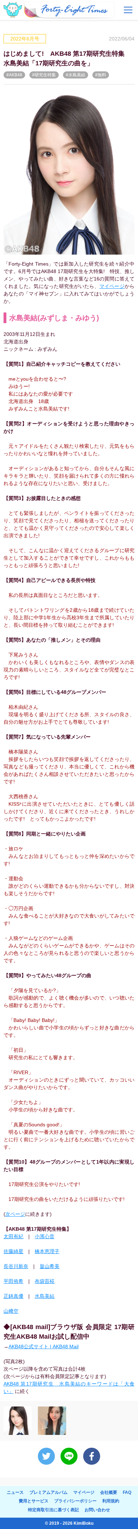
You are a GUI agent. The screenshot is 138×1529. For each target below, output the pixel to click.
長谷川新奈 (16, 1266)
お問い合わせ (97, 1509)
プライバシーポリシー (75, 1500)
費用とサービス (33, 1500)
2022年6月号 (24, 39)
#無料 (100, 75)
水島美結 (44, 1296)
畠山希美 (49, 1266)
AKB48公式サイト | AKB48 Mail (43, 1346)
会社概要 (108, 1492)
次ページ (15, 1214)
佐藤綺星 (13, 1251)
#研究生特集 (44, 75)
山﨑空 (11, 1311)
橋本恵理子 (47, 1251)
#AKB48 (14, 75)
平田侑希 (13, 1281)
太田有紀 (13, 1236)
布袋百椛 (44, 1281)
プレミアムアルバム (48, 1492)
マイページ (112, 286)
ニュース (15, 1492)
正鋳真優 (13, 1296)
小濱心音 (44, 1236)
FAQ (127, 1492)
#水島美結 (75, 75)
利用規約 (110, 1500)
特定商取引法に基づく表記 (53, 1509)
